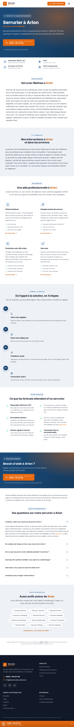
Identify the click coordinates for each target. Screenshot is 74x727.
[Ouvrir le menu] (69, 4)
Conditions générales (46, 702)
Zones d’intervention (46, 699)
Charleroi (6, 702)
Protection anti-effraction (47, 673)
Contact (42, 696)
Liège (5, 699)
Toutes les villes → (9, 708)
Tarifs (41, 676)
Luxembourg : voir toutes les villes (36, 630)
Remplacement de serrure (48, 670)
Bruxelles (6, 696)
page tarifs (62, 425)
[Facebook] (5, 685)
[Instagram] (10, 685)
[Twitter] (14, 685)
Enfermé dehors (44, 667)
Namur (5, 705)
